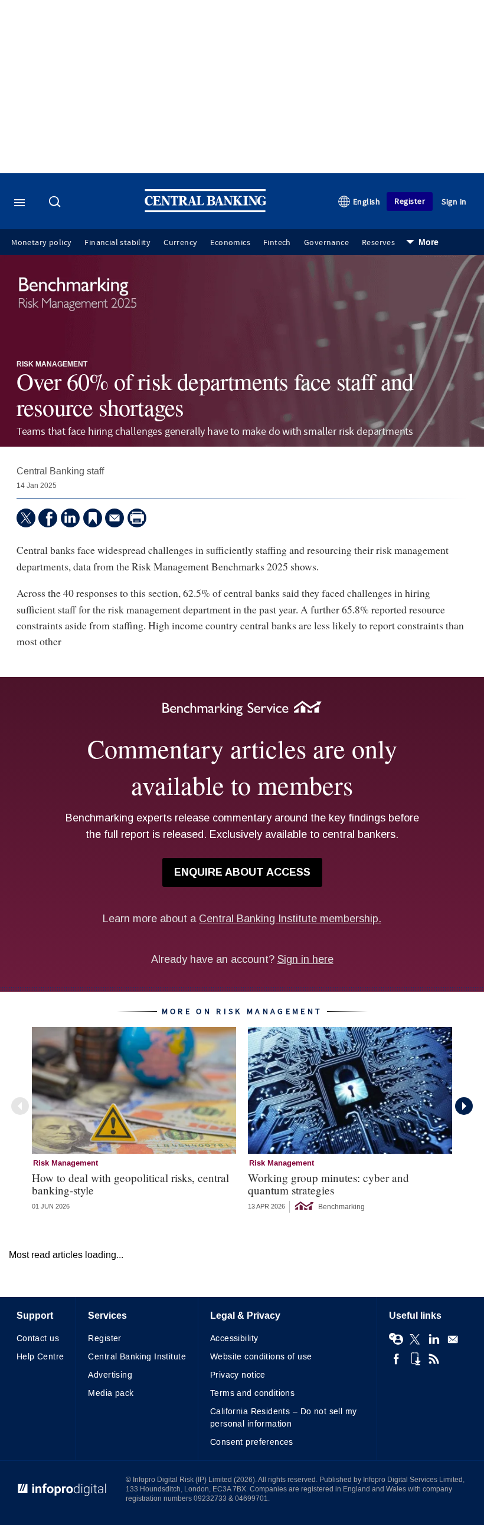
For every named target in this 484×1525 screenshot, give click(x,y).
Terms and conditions (252, 1393)
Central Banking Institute (137, 1356)
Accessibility (234, 1338)
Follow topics (396, 1339)
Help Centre (40, 1356)
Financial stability (117, 242)
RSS (434, 1359)
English (367, 201)
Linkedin (434, 1339)
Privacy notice (238, 1375)
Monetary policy (41, 242)
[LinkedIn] (70, 518)
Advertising (110, 1375)
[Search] (56, 202)
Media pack (110, 1393)
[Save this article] (92, 518)
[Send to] (114, 518)
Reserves (378, 242)
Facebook (396, 1359)
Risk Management (52, 364)
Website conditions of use (261, 1356)
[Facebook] (47, 518)
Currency (180, 242)
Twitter (415, 1339)
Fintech (277, 242)
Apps (415, 1359)
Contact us (38, 1338)
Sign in (454, 201)
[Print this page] (136, 518)
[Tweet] (26, 518)
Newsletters (453, 1339)
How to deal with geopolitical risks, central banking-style (130, 1183)
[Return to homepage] (205, 209)
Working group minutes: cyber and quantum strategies (328, 1183)
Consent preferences (251, 1442)
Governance (326, 242)
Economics (230, 242)
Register (409, 201)
